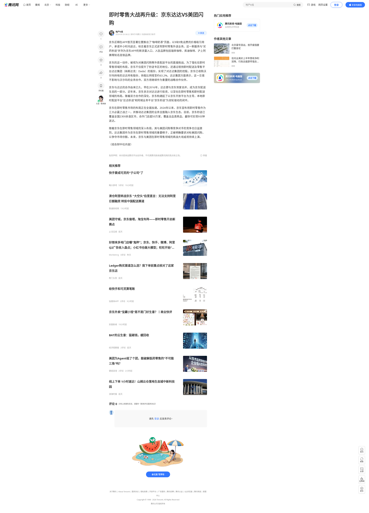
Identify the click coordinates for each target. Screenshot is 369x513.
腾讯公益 (179, 491)
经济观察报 (114, 348)
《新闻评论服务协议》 (148, 404)
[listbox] (158, 279)
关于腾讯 (113, 491)
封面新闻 (113, 324)
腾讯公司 (154, 503)
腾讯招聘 (170, 491)
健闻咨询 (113, 371)
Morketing (114, 255)
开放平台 (152, 491)
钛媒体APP (114, 301)
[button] (252, 25)
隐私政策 (144, 491)
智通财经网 (114, 208)
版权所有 (161, 503)
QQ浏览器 (188, 491)
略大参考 (113, 185)
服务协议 (135, 491)
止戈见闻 (113, 232)
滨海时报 (113, 394)
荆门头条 (113, 278)
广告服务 (161, 491)
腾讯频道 (197, 491)
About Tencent (124, 491)
